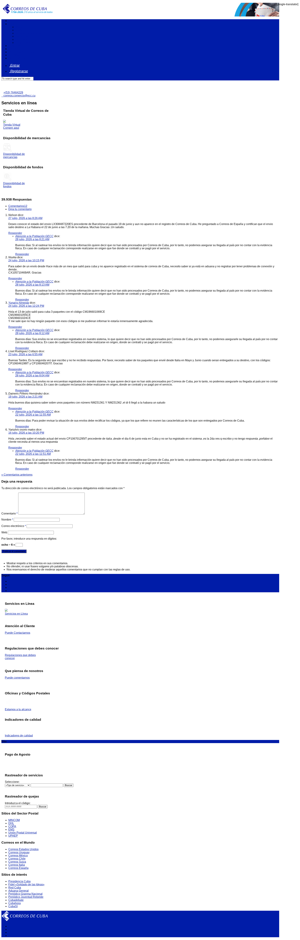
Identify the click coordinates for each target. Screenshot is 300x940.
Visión (19, 30)
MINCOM (14, 820)
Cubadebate (16, 900)
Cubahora (14, 903)
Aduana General (18, 890)
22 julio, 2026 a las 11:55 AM (33, 414)
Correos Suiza (17, 861)
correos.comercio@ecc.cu (18, 95)
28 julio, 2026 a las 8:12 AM (32, 333)
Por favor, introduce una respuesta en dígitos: (29, 538)
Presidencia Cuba (19, 881)
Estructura (21, 36)
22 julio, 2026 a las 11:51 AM (33, 453)
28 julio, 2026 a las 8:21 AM (32, 239)
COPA (12, 826)
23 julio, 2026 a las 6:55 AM (25, 354)
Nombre (7, 519)
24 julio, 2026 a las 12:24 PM (26, 305)
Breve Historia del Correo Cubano (36, 42)
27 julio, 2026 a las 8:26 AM (25, 218)
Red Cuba (14, 887)
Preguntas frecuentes (21, 51)
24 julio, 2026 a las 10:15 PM (26, 260)
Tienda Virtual (17, 58)
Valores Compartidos (28, 33)
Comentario (9, 513)
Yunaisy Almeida (18, 302)
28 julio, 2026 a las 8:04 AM (32, 375)
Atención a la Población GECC (34, 236)
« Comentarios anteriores (16, 474)
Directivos (21, 39)
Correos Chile (17, 858)
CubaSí (13, 906)
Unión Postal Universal (22, 832)
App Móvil (14, 55)
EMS (11, 829)
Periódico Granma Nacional (25, 893)
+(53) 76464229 (13, 92)
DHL (11, 823)
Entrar (14, 65)
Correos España (18, 868)
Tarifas (12, 48)
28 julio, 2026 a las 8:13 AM (32, 284)
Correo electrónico (13, 526)
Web (4, 532)
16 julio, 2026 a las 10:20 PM (26, 432)
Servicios (14, 45)
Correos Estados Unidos (23, 849)
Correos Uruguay (19, 852)
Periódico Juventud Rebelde (25, 896)
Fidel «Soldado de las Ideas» (26, 884)
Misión (19, 26)
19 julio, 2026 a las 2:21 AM (25, 396)
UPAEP (13, 835)
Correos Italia (16, 864)
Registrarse (18, 71)
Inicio (11, 20)
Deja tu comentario (20, 209)
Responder (15, 233)
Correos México (18, 855)
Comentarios (17, 206)
